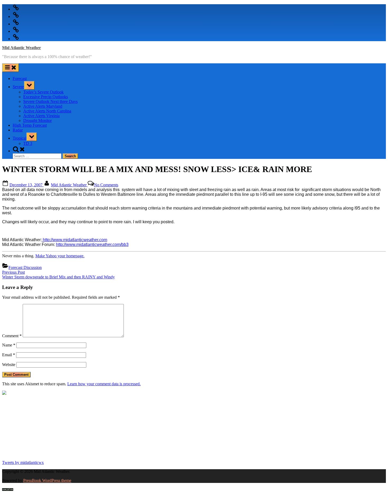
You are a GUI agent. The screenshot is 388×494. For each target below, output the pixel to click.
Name (8, 345)
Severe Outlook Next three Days (50, 101)
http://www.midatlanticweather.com (74, 240)
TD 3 (27, 143)
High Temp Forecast (30, 125)
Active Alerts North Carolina (47, 111)
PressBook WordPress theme (47, 480)
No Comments (106, 185)
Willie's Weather (24, 453)
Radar (18, 130)
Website (8, 364)
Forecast (20, 78)
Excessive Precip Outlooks (45, 96)
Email (8, 355)
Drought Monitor (37, 120)
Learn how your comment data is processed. (104, 384)
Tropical (19, 138)
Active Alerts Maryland (42, 106)
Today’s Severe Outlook (43, 92)
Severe (18, 86)
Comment (12, 336)
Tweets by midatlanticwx (23, 462)
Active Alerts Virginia (41, 115)
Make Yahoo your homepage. (59, 256)
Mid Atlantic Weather (21, 47)
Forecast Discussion (25, 267)
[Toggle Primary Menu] (10, 67)
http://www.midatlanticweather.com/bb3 (92, 244)
